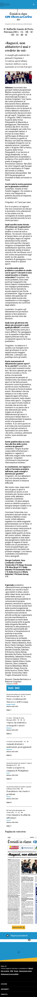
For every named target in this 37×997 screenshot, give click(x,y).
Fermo (8, 797)
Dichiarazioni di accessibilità (9, 974)
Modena (9, 728)
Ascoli (8, 820)
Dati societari (5, 971)
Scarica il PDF (17, 927)
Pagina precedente (19, 936)
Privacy (16, 971)
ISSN (11, 971)
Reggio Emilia (10, 704)
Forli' (8, 773)
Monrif (31, 968)
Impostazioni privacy (25, 971)
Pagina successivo (18, 940)
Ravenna (9, 749)
